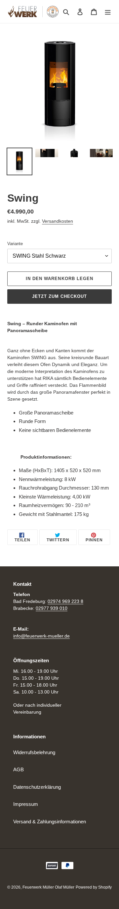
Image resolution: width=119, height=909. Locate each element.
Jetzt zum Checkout (59, 296)
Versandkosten (57, 221)
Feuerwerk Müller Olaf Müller (48, 887)
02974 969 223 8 (65, 601)
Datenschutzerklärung (37, 787)
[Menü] (108, 12)
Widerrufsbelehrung (34, 752)
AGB (18, 769)
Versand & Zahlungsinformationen (49, 821)
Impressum (25, 804)
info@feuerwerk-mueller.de (41, 636)
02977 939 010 (51, 608)
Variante (15, 243)
